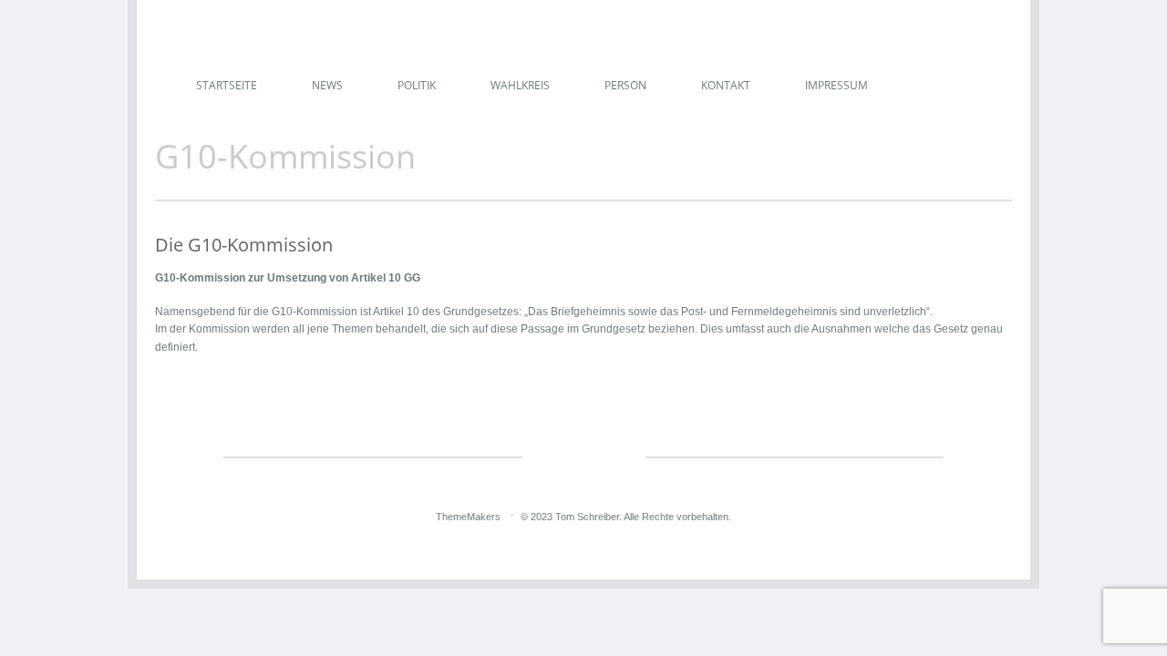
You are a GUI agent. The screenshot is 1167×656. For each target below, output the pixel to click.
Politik (417, 85)
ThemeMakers (468, 516)
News (327, 85)
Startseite (226, 85)
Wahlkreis (520, 85)
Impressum (836, 85)
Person (625, 85)
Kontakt (725, 85)
